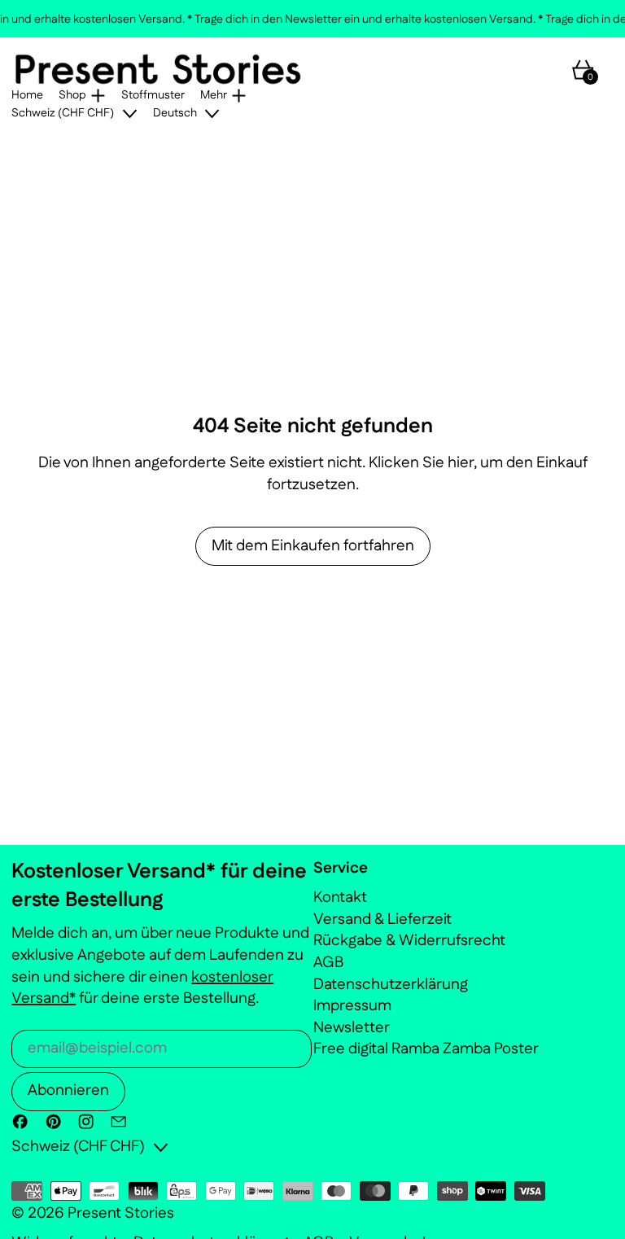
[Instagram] (85, 1121)
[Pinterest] (53, 1121)
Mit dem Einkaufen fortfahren (313, 546)
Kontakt (340, 897)
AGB (328, 963)
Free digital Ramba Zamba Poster (426, 1049)
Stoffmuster (153, 95)
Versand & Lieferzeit (382, 919)
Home (27, 95)
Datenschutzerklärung (390, 985)
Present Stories (121, 1213)
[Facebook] (19, 1121)
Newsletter (351, 1028)
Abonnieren (68, 1090)
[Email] (118, 1121)
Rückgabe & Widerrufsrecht (409, 941)
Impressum (352, 1006)
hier (461, 463)
